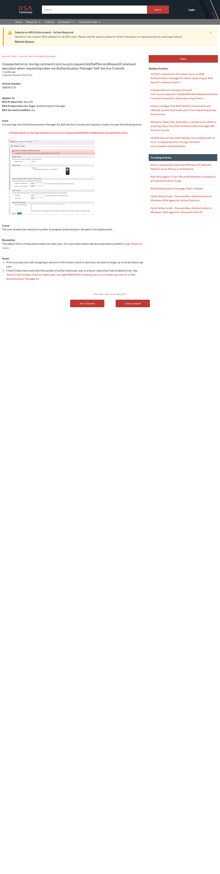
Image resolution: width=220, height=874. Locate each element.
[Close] (210, 32)
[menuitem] (18, 22)
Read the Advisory (24, 41)
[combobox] (105, 9)
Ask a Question (87, 303)
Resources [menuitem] (31, 21)
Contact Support (133, 303)
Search (158, 9)
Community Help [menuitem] (88, 21)
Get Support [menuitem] (64, 21)
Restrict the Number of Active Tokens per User (34, 274)
